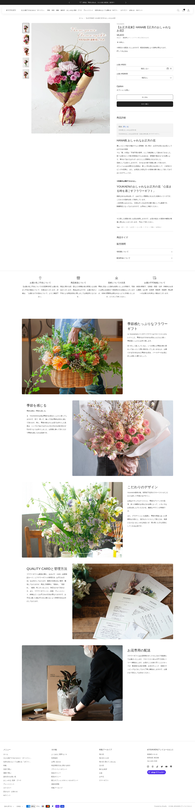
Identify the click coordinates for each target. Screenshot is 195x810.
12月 (122, 227)
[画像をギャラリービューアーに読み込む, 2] (25, 40)
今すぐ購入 (145, 104)
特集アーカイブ (56, 788)
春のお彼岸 (103, 769)
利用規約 (54, 758)
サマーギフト (104, 780)
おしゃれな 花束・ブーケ (74, 10)
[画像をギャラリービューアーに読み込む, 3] (25, 51)
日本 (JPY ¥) (8, 806)
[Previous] (69, 2)
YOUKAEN (120, 24)
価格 (57, 10)
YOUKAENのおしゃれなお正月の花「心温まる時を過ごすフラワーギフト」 (139, 134)
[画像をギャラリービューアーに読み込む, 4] (25, 63)
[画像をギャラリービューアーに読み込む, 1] (25, 28)
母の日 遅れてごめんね (107, 762)
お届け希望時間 (122, 74)
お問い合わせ (56, 762)
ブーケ (146, 227)
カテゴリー (124, 10)
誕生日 (63, 10)
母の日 (101, 754)
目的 (53, 10)
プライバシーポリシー (59, 769)
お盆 (100, 773)
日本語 (19, 806)
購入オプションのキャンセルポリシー (64, 780)
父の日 (101, 765)
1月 (127, 227)
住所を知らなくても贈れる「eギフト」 (107, 10)
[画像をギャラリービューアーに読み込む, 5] (25, 74)
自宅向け (158, 227)
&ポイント (139, 10)
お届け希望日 (121, 65)
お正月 (132, 227)
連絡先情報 (55, 784)
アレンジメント (88, 10)
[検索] (178, 10)
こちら (125, 51)
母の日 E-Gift (104, 758)
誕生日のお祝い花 (9, 777)
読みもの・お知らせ (10, 791)
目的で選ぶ (7, 769)
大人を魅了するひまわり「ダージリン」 (33, 10)
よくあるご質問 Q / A (59, 754)
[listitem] (98, 2)
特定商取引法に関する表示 (60, 765)
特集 (48, 10)
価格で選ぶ (7, 773)
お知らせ (132, 10)
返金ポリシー (56, 773)
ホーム (81, 18)
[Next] (125, 2)
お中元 (101, 777)
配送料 (125, 37)
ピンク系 (139, 227)
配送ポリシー (56, 777)
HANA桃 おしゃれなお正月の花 (127, 130)
